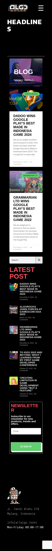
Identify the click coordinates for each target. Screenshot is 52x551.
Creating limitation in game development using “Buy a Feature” (29, 384)
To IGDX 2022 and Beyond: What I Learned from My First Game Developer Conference (31, 358)
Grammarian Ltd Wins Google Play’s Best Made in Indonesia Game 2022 (25, 209)
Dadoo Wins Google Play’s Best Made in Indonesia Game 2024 (24, 125)
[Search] (39, 260)
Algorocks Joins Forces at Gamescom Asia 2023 (31, 310)
